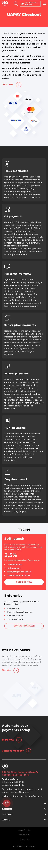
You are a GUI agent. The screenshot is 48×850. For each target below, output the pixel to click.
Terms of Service (24, 830)
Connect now (24, 582)
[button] (24, 803)
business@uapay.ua (20, 792)
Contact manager (24, 626)
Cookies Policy (24, 835)
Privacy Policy (24, 839)
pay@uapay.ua (36, 796)
